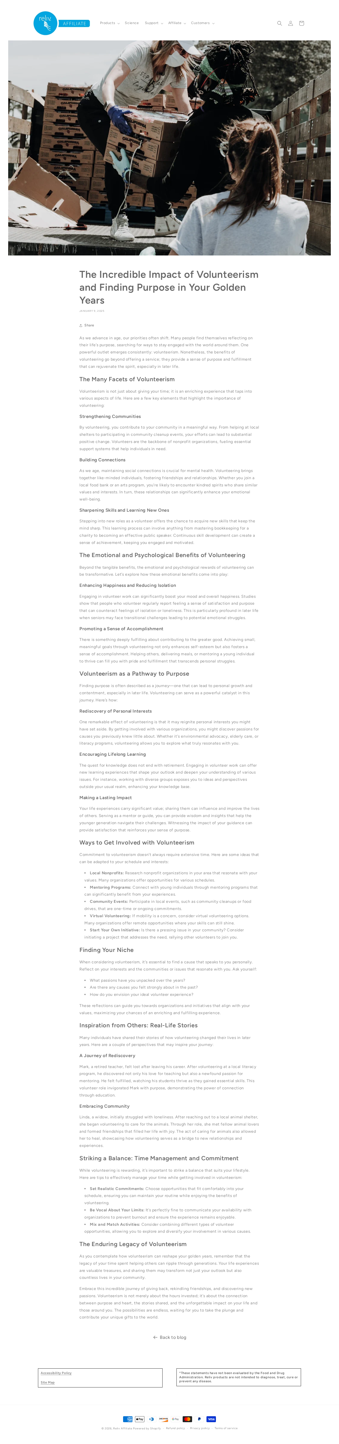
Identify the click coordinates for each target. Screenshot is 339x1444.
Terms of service (226, 1428)
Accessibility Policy (56, 1373)
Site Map (48, 1382)
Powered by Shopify (147, 1428)
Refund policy (175, 1428)
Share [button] (89, 325)
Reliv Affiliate (122, 1428)
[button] (109, 23)
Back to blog (173, 1337)
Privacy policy (200, 1428)
